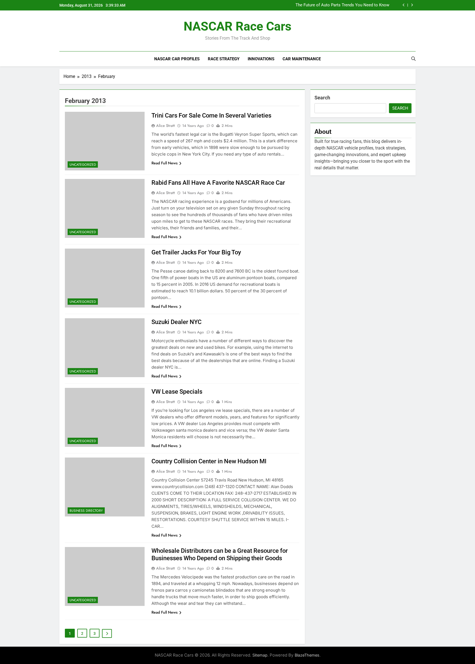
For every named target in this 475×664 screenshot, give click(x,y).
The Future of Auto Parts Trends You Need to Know (342, 5)
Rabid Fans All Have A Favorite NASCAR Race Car (218, 182)
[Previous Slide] (403, 5)
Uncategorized (83, 164)
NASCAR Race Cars (237, 26)
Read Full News (164, 163)
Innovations (261, 58)
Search (322, 97)
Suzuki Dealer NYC (176, 322)
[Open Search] (413, 58)
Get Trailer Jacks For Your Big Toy (196, 252)
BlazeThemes (307, 655)
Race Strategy (223, 58)
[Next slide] (412, 5)
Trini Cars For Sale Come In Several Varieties (211, 115)
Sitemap (259, 655)
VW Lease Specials (176, 391)
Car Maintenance (302, 58)
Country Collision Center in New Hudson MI (208, 461)
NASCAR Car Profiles (177, 58)
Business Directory (86, 510)
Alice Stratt (165, 125)
